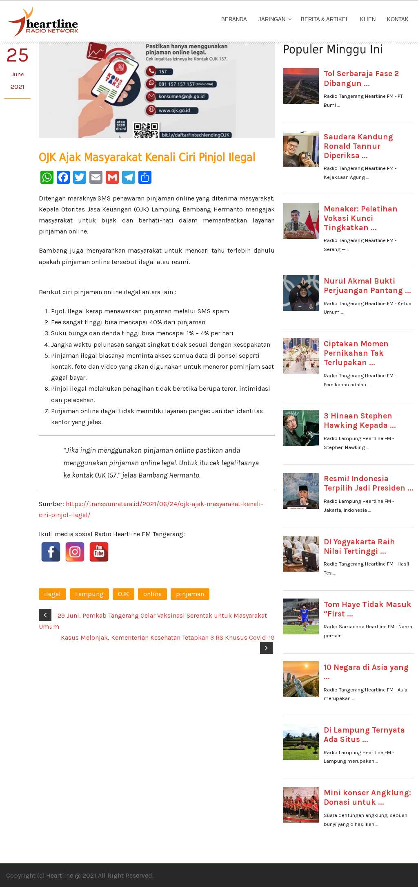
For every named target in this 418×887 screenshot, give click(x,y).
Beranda (234, 19)
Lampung (89, 594)
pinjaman (190, 594)
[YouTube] (99, 552)
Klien (368, 19)
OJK (123, 594)
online (152, 594)
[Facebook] (51, 552)
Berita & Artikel (325, 19)
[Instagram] (75, 552)
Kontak (398, 19)
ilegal (52, 594)
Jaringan (271, 19)
